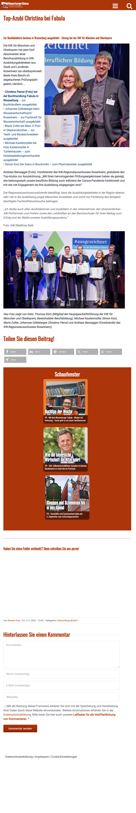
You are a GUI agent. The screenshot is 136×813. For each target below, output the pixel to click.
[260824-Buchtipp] (65, 381)
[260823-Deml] (67, 477)
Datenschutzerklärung (19, 756)
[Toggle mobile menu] (116, 6)
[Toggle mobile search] (129, 6)
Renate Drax (14, 620)
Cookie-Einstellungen (64, 756)
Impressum (42, 756)
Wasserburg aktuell (67, 620)
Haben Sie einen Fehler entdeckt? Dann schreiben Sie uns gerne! (41, 548)
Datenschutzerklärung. (17, 714)
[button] (15, 352)
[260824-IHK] (65, 429)
